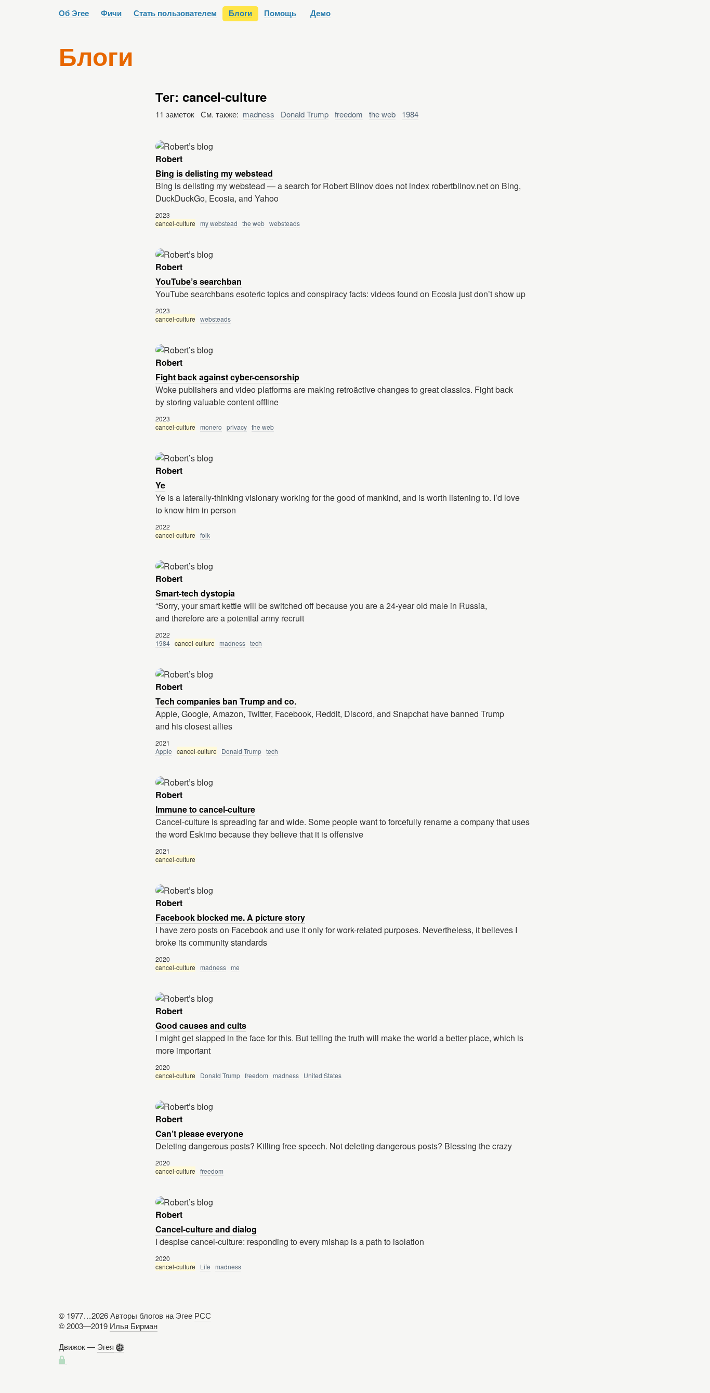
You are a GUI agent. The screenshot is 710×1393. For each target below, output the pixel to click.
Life (205, 1266)
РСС (202, 1315)
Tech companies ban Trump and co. (225, 701)
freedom (349, 114)
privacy (237, 426)
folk (205, 534)
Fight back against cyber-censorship (227, 377)
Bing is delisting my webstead (214, 173)
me (235, 967)
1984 (410, 114)
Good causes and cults (200, 1025)
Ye (160, 485)
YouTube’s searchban (198, 281)
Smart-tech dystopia (195, 593)
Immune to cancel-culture (205, 809)
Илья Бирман (133, 1325)
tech (256, 643)
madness (258, 114)
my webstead (219, 223)
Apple (163, 751)
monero (211, 426)
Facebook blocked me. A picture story (230, 917)
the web (382, 114)
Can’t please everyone (199, 1133)
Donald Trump (304, 114)
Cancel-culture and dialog (206, 1229)
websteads (284, 223)
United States (322, 1075)
